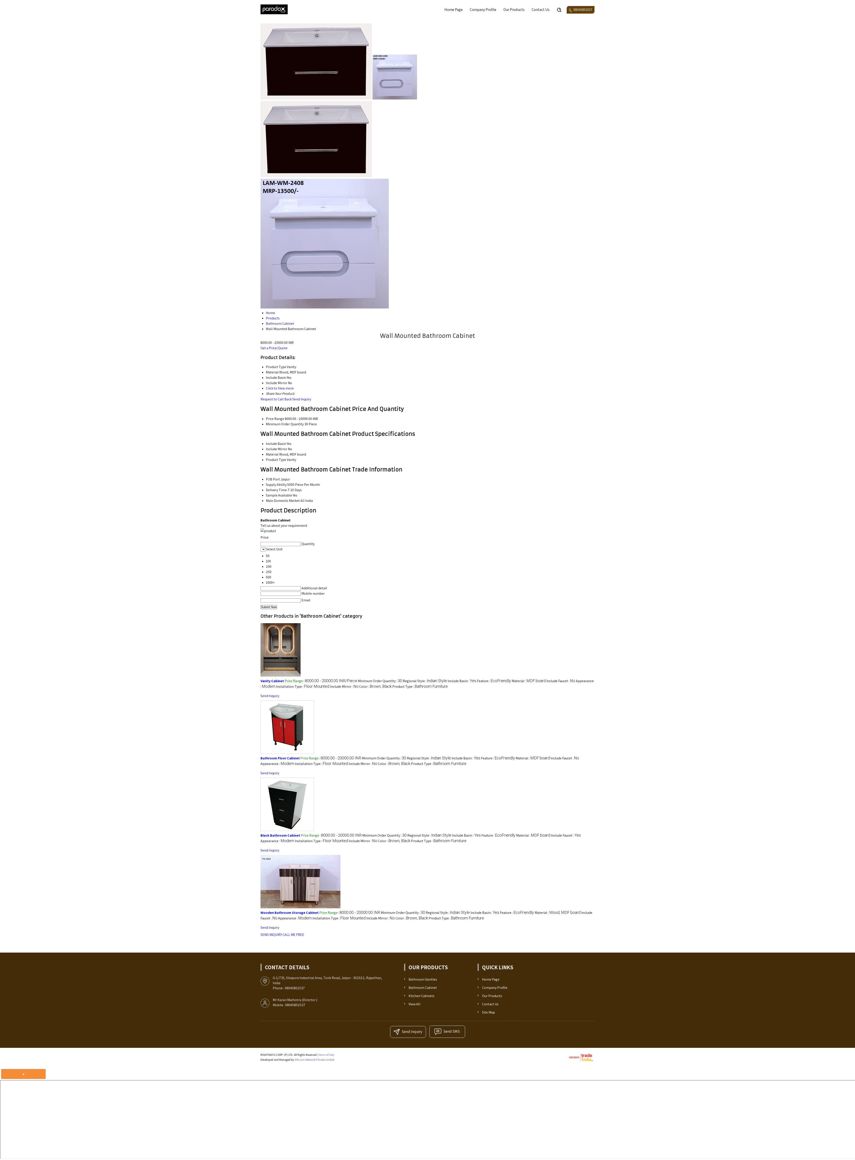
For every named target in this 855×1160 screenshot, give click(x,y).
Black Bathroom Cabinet (280, 835)
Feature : (494, 681)
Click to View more (280, 388)
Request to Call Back (276, 399)
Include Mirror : (344, 686)
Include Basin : (462, 681)
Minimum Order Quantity (285, 424)
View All (414, 1004)
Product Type (276, 459)
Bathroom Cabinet (423, 987)
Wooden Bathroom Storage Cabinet (290, 912)
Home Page (453, 9)
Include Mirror (276, 449)
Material (272, 454)
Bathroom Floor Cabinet (280, 758)
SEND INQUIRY (271, 934)
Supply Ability (276, 484)
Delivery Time (276, 490)
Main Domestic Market (283, 500)
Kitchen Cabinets (421, 996)
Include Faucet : (560, 681)
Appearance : (277, 763)
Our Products (514, 9)
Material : (529, 681)
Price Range (275, 418)
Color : (375, 686)
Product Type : (420, 686)
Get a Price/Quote (274, 348)
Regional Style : (425, 681)
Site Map (488, 1012)
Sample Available (279, 495)
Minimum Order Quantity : (380, 681)
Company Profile (483, 9)
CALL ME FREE (293, 934)
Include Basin (276, 443)
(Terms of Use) (325, 1055)
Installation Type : (302, 686)
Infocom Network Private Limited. (315, 1060)
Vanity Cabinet (272, 681)
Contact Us (541, 9)
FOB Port (273, 479)
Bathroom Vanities (423, 979)
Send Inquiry (301, 399)
